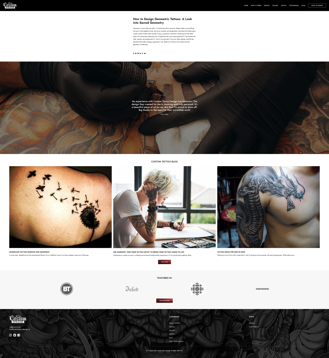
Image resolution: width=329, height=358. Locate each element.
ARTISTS (172, 334)
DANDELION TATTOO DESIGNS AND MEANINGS (29, 252)
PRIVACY (251, 323)
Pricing (267, 6)
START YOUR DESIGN (176, 341)
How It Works (256, 6)
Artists (283, 6)
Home (246, 6)
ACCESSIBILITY (254, 327)
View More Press (164, 301)
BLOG (171, 338)
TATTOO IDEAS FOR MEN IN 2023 (231, 252)
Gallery (275, 6)
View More (164, 262)
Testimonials (294, 6)
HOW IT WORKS (174, 323)
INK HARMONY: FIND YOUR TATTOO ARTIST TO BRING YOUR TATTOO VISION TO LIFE (148, 252)
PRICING (172, 327)
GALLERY (172, 330)
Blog (303, 6)
